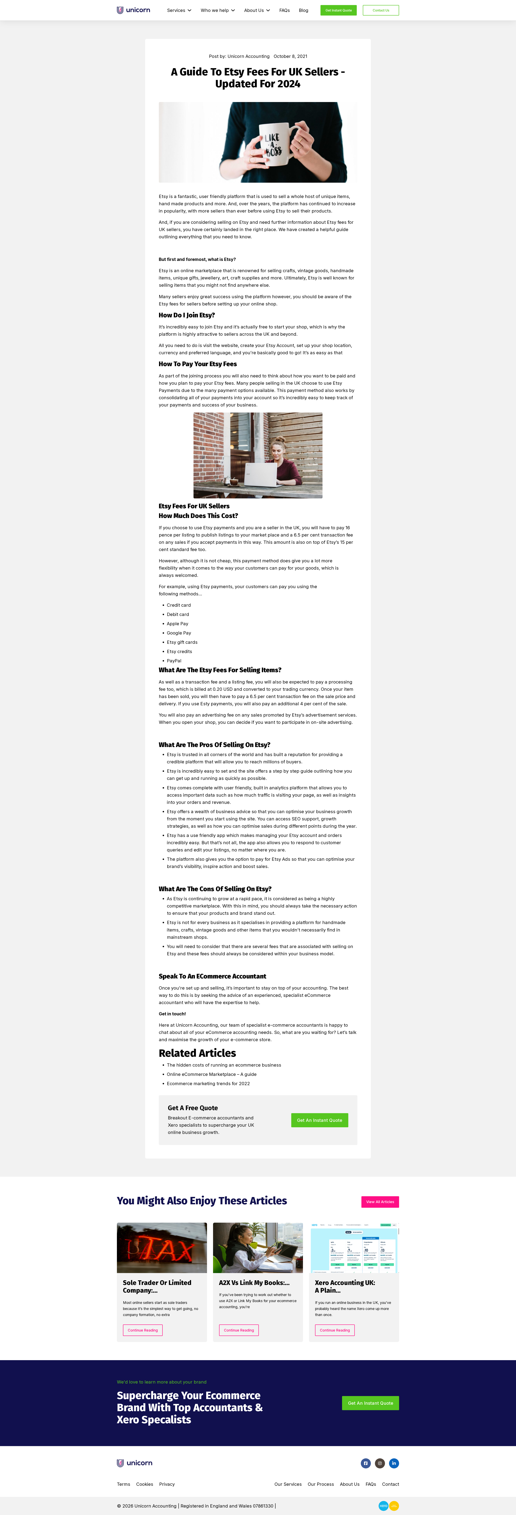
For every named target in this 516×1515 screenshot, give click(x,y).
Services (176, 10)
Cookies (144, 1484)
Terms (123, 1484)
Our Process (321, 1484)
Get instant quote (339, 10)
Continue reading (143, 1330)
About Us (254, 10)
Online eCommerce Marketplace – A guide (212, 1074)
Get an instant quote (370, 1403)
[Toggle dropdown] (189, 10)
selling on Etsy (233, 222)
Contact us (381, 10)
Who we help (215, 10)
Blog (303, 10)
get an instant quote (319, 1120)
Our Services (288, 1484)
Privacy (167, 1484)
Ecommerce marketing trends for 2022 (208, 1083)
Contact (390, 1484)
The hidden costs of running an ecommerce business (224, 1065)
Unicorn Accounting (196, 1025)
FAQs (284, 10)
